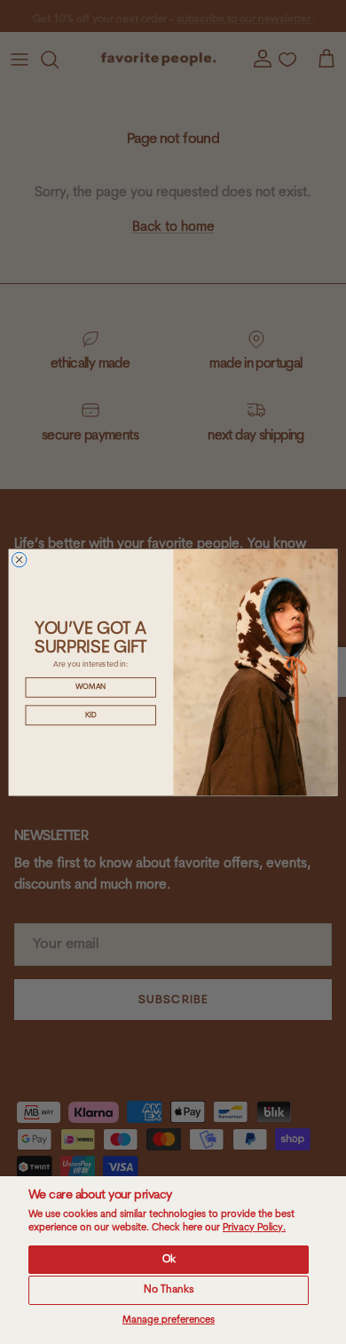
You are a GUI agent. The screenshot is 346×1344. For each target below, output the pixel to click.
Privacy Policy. (254, 1228)
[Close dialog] (19, 559)
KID (91, 715)
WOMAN (90, 687)
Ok (169, 1259)
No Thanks (169, 1290)
